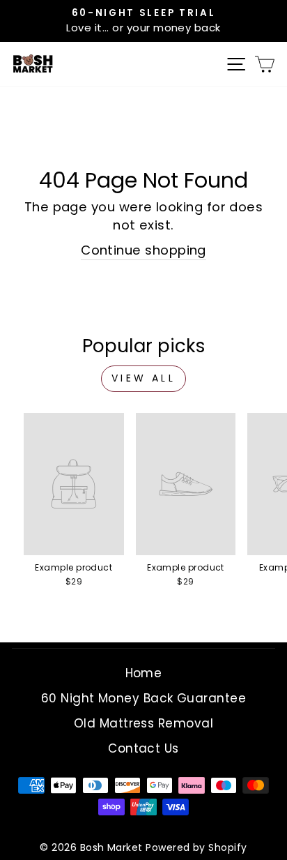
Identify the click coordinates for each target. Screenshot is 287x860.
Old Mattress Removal (143, 723)
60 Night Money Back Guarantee (143, 698)
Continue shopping (143, 250)
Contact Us (143, 748)
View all (143, 378)
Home (143, 673)
